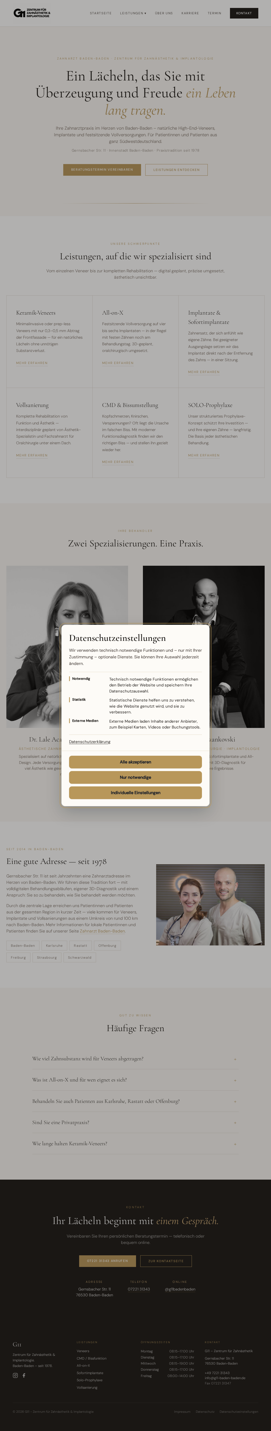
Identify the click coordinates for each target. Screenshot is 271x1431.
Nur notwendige (135, 777)
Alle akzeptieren (135, 762)
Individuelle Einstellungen (135, 792)
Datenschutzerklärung (89, 741)
